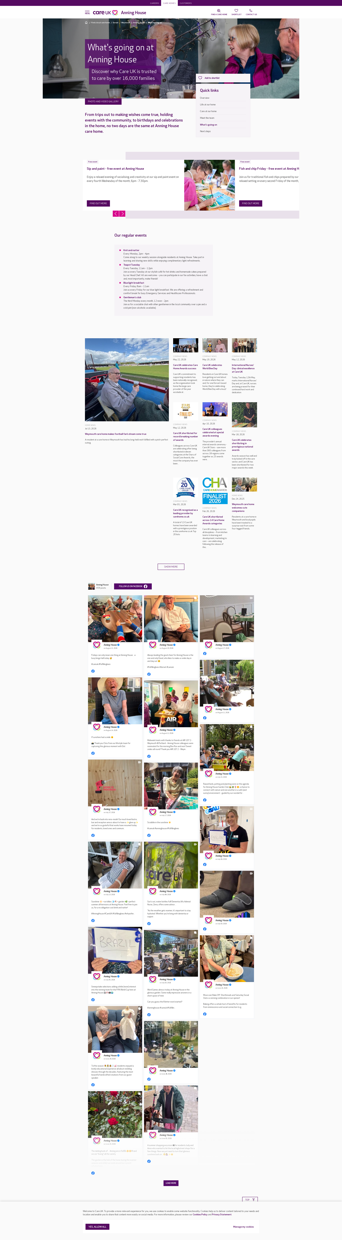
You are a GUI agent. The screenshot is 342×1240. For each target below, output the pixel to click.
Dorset (115, 22)
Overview (204, 98)
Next (122, 214)
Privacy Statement (222, 1214)
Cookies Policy (200, 1214)
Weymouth (125, 22)
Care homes (169, 3)
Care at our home (208, 111)
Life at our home (208, 104)
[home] (86, 22)
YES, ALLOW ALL (97, 1227)
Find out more (98, 203)
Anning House (139, 22)
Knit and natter (131, 250)
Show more (171, 566)
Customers (186, 3)
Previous (116, 214)
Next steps (205, 131)
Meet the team (207, 118)
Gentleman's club (132, 297)
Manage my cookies (243, 1227)
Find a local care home (100, 22)
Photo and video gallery (103, 101)
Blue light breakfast (133, 282)
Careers (154, 3)
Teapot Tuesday (131, 264)
